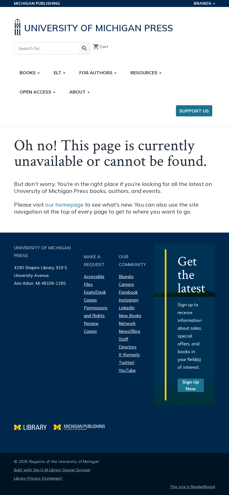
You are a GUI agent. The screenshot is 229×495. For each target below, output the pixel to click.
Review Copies (91, 327)
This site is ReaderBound (192, 486)
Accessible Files (94, 280)
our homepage (64, 204)
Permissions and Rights (96, 311)
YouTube (127, 370)
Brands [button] (203, 3)
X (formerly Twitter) (129, 358)
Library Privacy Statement (38, 478)
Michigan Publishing (37, 3)
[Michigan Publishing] (82, 426)
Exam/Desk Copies (95, 296)
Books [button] (28, 72)
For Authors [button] (96, 72)
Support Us (194, 111)
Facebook (128, 292)
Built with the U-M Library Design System (52, 469)
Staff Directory (128, 343)
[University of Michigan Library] (34, 426)
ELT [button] (58, 72)
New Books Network (130, 319)
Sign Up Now (190, 385)
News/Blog (129, 331)
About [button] (78, 92)
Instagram (129, 300)
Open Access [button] (36, 92)
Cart (100, 46)
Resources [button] (144, 72)
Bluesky (126, 276)
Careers (126, 284)
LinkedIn (127, 307)
